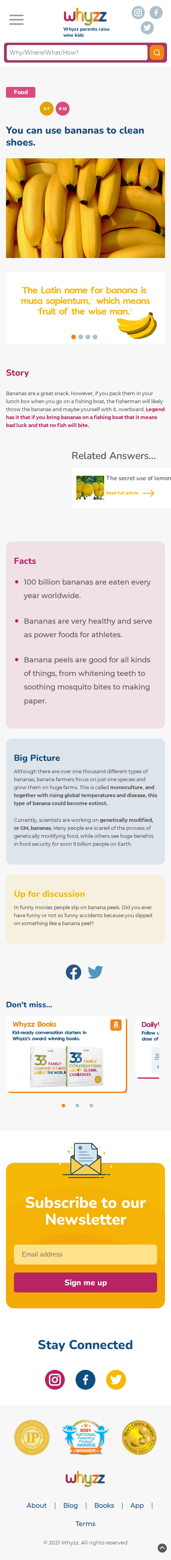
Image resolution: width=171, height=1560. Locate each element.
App (137, 1506)
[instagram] (138, 12)
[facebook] (156, 12)
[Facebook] (74, 973)
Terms (85, 1524)
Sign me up (85, 1282)
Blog (70, 1506)
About (37, 1506)
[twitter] (147, 27)
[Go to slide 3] (88, 337)
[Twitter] (95, 973)
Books (104, 1506)
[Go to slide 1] (73, 337)
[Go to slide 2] (80, 337)
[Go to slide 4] (95, 337)
